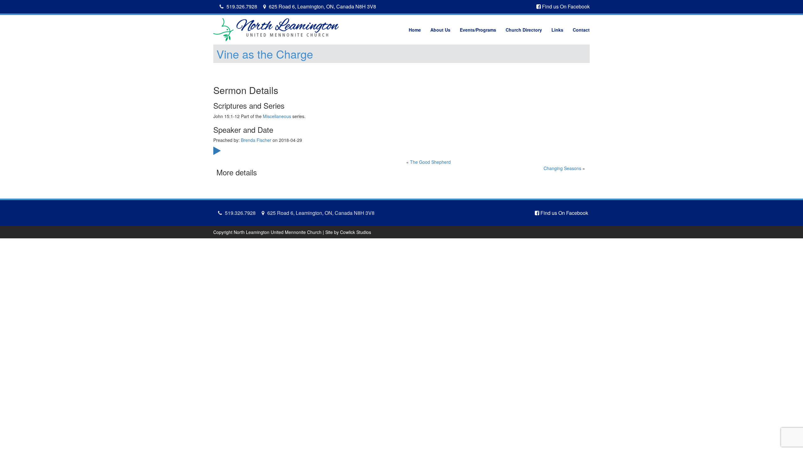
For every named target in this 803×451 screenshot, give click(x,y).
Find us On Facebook (565, 6)
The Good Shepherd (430, 162)
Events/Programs (478, 30)
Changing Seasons (562, 168)
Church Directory (524, 30)
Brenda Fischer (256, 140)
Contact (581, 30)
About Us (440, 30)
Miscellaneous (277, 116)
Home (415, 30)
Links (557, 30)
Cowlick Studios (355, 232)
